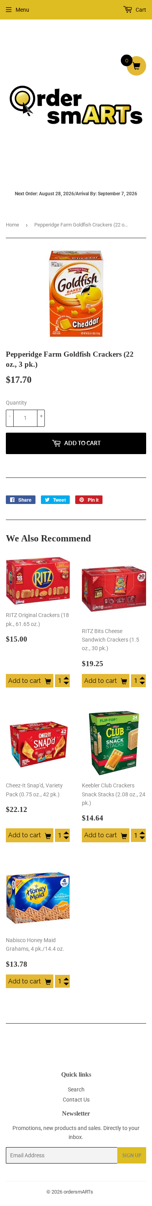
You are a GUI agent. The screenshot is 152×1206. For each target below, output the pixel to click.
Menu (22, 10)
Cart (140, 10)
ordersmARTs (78, 1192)
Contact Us (76, 1099)
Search (76, 1089)
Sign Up (131, 1155)
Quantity (16, 403)
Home (12, 225)
